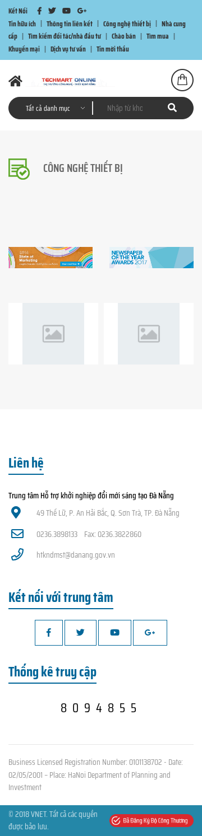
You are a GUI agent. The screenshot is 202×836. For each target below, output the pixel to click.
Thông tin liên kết (70, 23)
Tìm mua (157, 36)
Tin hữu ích (22, 23)
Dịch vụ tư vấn (68, 49)
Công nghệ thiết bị (127, 23)
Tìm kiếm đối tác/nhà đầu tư (64, 36)
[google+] (82, 11)
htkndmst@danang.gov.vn (75, 555)
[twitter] (51, 11)
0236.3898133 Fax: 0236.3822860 (88, 534)
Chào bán (124, 36)
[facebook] (39, 11)
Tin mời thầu (113, 49)
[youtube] (66, 11)
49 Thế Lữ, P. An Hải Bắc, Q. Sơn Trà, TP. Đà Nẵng (108, 513)
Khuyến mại (24, 49)
